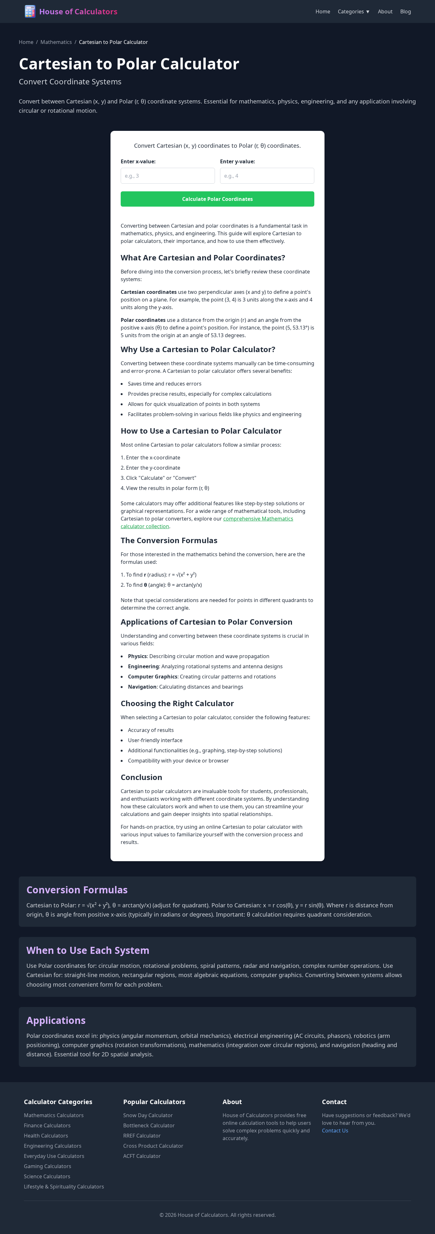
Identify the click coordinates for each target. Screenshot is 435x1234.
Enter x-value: (138, 161)
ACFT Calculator (142, 1156)
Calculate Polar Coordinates (217, 198)
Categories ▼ (354, 11)
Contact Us (335, 1130)
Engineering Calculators (53, 1145)
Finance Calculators (47, 1125)
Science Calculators (47, 1176)
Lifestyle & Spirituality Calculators (64, 1186)
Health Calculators (46, 1135)
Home (323, 11)
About (385, 11)
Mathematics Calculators (54, 1115)
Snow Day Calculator (148, 1115)
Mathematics (56, 42)
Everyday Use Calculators (54, 1156)
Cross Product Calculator (153, 1145)
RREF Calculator (142, 1135)
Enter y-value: (237, 161)
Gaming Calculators (47, 1166)
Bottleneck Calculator (149, 1125)
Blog (405, 11)
